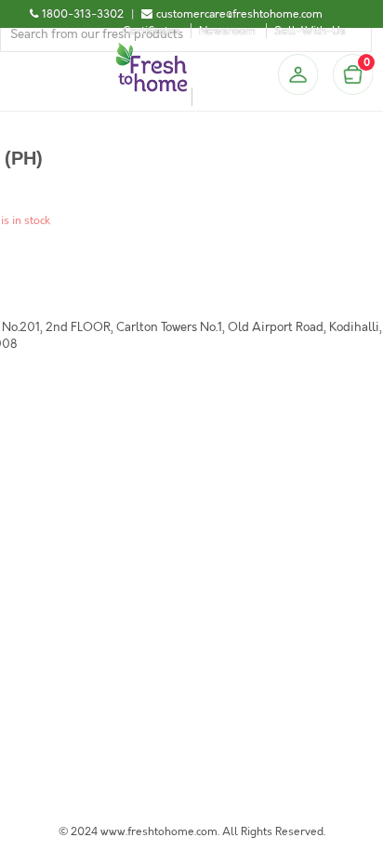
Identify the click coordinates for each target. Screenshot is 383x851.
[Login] (297, 74)
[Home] (151, 50)
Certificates (151, 30)
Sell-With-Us (310, 30)
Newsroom (227, 30)
